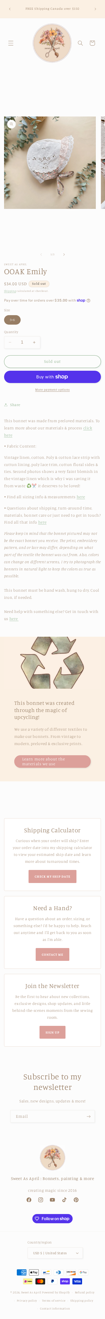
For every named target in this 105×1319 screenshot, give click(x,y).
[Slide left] (41, 254)
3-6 (15, 321)
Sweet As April (31, 1292)
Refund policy (85, 1292)
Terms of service (53, 1300)
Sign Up (52, 1032)
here (81, 496)
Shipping (10, 290)
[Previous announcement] (9, 9)
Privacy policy (27, 1300)
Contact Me (52, 954)
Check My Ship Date (53, 876)
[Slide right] (64, 254)
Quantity (11, 332)
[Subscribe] (89, 1116)
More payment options (52, 389)
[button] (11, 43)
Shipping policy (81, 1300)
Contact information (55, 1308)
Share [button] (15, 404)
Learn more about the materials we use (43, 761)
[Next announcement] (95, 9)
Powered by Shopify (56, 1292)
